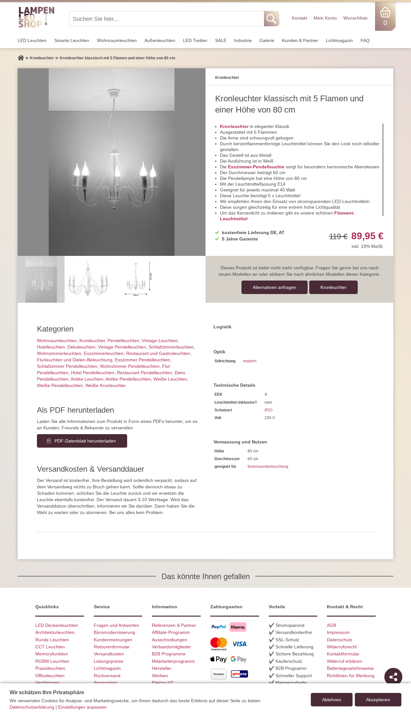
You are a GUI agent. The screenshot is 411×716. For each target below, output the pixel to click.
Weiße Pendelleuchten (60, 385)
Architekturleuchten (54, 632)
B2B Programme (169, 653)
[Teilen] (393, 677)
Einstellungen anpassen (82, 707)
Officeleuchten (50, 675)
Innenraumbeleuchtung (268, 466)
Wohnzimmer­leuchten (59, 353)
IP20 (269, 410)
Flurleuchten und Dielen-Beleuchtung (74, 359)
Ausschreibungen (169, 639)
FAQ (365, 40)
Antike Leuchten (87, 379)
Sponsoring (105, 682)
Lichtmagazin (339, 40)
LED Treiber (195, 40)
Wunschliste (355, 18)
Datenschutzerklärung (32, 707)
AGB (331, 625)
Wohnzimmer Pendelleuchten (130, 366)
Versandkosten (109, 653)
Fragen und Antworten (116, 625)
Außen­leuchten (159, 40)
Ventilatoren (47, 682)
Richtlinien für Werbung (350, 675)
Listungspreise (108, 661)
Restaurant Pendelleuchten (144, 372)
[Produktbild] (112, 162)
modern (250, 361)
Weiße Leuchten (170, 379)
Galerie (266, 40)
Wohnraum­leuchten (117, 40)
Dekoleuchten (81, 347)
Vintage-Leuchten (160, 340)
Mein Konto (325, 18)
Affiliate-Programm (171, 632)
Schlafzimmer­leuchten (171, 347)
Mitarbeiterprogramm (173, 661)
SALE (220, 40)
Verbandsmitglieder (171, 646)
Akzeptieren (378, 699)
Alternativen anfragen (274, 287)
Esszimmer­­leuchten (104, 353)
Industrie (243, 40)
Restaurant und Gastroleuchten (158, 353)
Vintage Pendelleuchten (122, 347)
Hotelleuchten (51, 347)
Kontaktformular (343, 653)
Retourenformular (112, 646)
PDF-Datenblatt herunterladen (85, 440)
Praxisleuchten (50, 668)
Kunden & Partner (300, 40)
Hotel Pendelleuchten (92, 372)
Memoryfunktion (51, 653)
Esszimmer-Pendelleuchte (256, 166)
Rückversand (107, 675)
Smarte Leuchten (71, 40)
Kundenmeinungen (113, 639)
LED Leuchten (32, 40)
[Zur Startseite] (21, 58)
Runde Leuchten (52, 639)
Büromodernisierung (114, 632)
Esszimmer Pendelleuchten (142, 359)
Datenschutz (339, 639)
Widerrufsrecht (342, 646)
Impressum (338, 632)
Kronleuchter (234, 126)
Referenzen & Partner (174, 625)
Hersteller (161, 668)
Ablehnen (331, 699)
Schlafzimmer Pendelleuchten (67, 366)
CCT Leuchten (50, 646)
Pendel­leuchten (123, 340)
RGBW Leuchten (52, 661)
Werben (160, 675)
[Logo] (36, 26)
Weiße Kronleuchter (105, 385)
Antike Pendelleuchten (128, 379)
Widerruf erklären (344, 661)
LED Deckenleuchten (56, 625)
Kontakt (299, 18)
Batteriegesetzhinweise (350, 668)
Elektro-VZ (162, 682)
